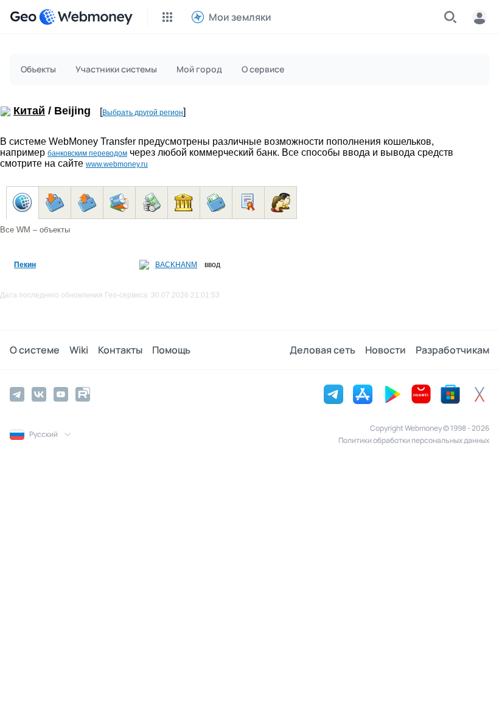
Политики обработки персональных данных (413, 440)
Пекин (25, 264)
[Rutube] (82, 394)
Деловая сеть (322, 350)
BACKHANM (176, 264)
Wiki (78, 350)
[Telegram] (17, 394)
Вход (479, 17)
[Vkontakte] (39, 394)
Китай (29, 111)
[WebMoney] (86, 17)
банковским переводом (87, 153)
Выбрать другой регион (142, 112)
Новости (385, 350)
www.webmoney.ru (117, 164)
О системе (35, 350)
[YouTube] (61, 394)
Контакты (120, 350)
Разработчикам (452, 350)
